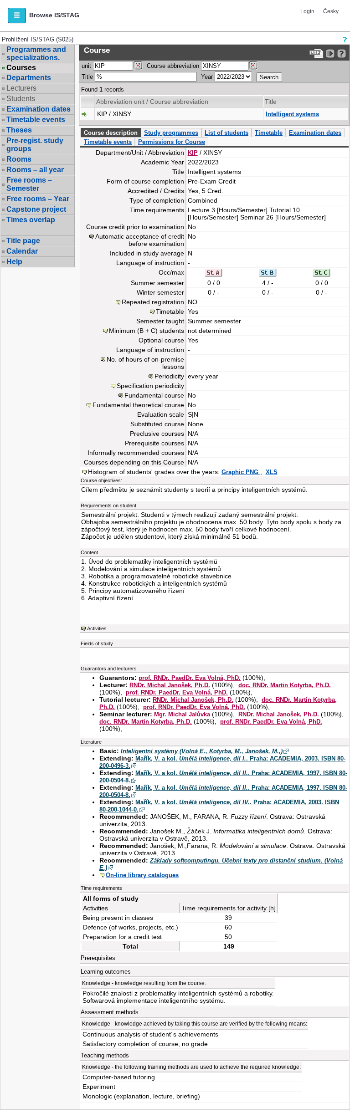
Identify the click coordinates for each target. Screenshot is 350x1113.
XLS (272, 472)
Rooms (18, 159)
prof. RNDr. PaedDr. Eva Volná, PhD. (190, 677)
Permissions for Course (171, 141)
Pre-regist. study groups (34, 145)
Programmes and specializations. (36, 53)
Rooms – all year (35, 170)
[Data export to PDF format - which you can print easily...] (316, 53)
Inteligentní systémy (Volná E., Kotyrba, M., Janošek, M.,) (202, 751)
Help (14, 261)
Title (87, 76)
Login (307, 11)
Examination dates (38, 109)
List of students (226, 132)
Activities (97, 628)
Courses (21, 68)
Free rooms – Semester (29, 184)
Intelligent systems (292, 114)
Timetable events (35, 119)
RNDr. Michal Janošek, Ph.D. (169, 685)
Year (207, 76)
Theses (19, 130)
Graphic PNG (240, 472)
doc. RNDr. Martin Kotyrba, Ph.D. (284, 685)
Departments (28, 78)
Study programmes (171, 132)
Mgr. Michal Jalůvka (182, 714)
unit (86, 65)
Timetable (269, 132)
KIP (193, 152)
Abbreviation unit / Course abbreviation (152, 101)
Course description (111, 132)
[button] (17, 15)
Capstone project (36, 209)
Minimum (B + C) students (146, 330)
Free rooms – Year (37, 199)
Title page (23, 241)
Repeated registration (153, 302)
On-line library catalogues (142, 875)
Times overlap (30, 220)
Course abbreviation (173, 65)
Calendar (22, 251)
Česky (331, 11)
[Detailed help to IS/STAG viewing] (341, 53)
